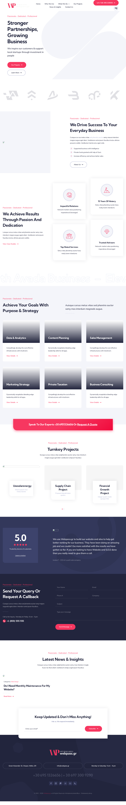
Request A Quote (87, 424)
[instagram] (56, 783)
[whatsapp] (65, 783)
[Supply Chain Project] (63, 477)
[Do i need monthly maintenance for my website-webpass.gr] (4, 676)
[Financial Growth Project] (104, 477)
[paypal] (61, 783)
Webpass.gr (47, 793)
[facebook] (51, 783)
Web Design (14, 681)
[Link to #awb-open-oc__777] (116, 8)
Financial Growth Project (105, 489)
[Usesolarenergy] (21, 466)
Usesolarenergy (22, 485)
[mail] (70, 783)
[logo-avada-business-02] (18, 4)
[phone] (75, 783)
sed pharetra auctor (96, 137)
